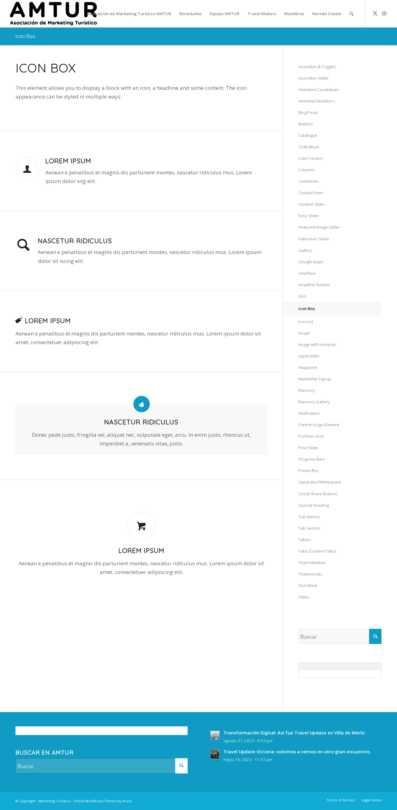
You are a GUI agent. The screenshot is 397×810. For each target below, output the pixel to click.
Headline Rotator (314, 284)
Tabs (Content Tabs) (317, 551)
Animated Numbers (316, 101)
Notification (309, 413)
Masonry (306, 390)
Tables (304, 539)
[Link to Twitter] (375, 13)
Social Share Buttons (317, 494)
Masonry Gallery (314, 402)
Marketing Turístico (54, 801)
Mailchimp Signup (314, 379)
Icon (302, 296)
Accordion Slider (313, 78)
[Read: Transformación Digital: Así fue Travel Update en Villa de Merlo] (215, 735)
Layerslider (308, 356)
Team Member (312, 562)
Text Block (307, 585)
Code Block (308, 147)
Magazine (307, 367)
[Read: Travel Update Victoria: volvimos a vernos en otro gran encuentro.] (215, 754)
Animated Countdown (318, 89)
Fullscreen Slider (313, 239)
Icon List (305, 321)
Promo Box (308, 470)
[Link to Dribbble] (384, 13)
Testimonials (310, 574)
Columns (306, 170)
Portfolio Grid (310, 436)
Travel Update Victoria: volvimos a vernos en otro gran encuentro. (297, 752)
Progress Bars (311, 459)
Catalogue (308, 135)
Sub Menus (309, 516)
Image (304, 333)
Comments (308, 181)
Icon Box (25, 36)
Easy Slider (308, 215)
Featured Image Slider (319, 227)
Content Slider (311, 204)
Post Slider (308, 447)
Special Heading (313, 505)
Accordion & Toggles (317, 66)
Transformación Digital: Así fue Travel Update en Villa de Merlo (293, 733)
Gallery (305, 250)
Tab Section (309, 528)
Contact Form (310, 192)
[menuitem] (129, 13)
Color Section (310, 158)
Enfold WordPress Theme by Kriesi (103, 801)
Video (303, 597)
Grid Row (306, 273)
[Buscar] (351, 13)
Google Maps (310, 262)
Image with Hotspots (317, 344)
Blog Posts (308, 112)
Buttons (305, 124)
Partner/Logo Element (318, 424)
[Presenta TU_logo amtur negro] (53, 13)
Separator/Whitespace (319, 482)
